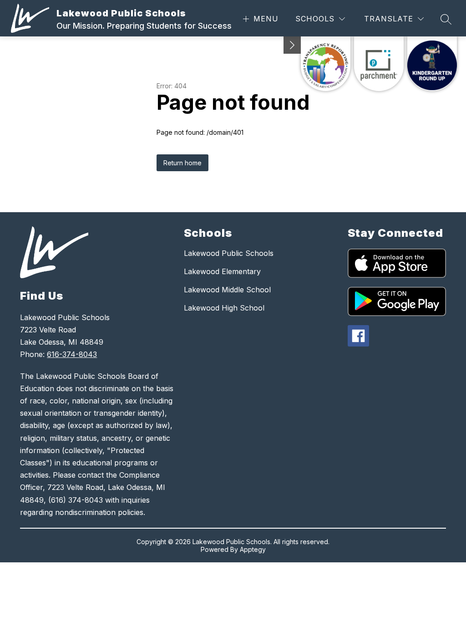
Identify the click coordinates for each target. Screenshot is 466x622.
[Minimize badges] (292, 45)
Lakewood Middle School (227, 289)
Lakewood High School (224, 307)
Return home (182, 163)
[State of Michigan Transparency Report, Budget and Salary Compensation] (325, 63)
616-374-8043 (72, 354)
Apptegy (253, 549)
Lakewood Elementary (222, 271)
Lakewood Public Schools (229, 253)
